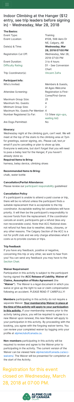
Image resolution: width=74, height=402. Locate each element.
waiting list (51, 118)
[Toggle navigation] (7, 4)
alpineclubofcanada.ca (28, 333)
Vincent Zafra (53, 72)
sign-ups (61, 114)
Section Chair (11, 261)
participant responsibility (39, 186)
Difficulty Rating (13, 65)
